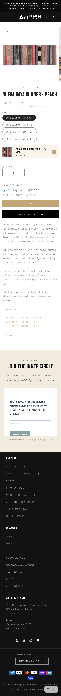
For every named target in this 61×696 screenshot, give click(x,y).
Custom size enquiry (30, 214)
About (10, 550)
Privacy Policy (16, 487)
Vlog (9, 536)
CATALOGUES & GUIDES (20, 564)
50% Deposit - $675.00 (22, 194)
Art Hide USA (14, 586)
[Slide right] (37, 87)
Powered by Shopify (32, 684)
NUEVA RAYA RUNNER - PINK (20, 321)
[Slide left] (23, 87)
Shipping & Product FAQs (23, 473)
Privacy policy (13, 689)
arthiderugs (16, 684)
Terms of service (31, 689)
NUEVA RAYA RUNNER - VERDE (22, 317)
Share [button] (9, 335)
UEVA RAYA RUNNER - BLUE (22, 325)
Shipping (19, 107)
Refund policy (16, 516)
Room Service (15, 557)
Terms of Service (18, 509)
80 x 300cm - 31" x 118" (19, 124)
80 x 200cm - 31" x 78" (19, 117)
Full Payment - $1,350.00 (23, 190)
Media (10, 578)
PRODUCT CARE (15, 466)
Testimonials (15, 571)
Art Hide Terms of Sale (21, 502)
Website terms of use (21, 495)
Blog (9, 543)
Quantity (7, 166)
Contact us (14, 480)
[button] (6, 16)
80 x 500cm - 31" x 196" (19, 138)
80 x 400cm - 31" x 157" (19, 131)
